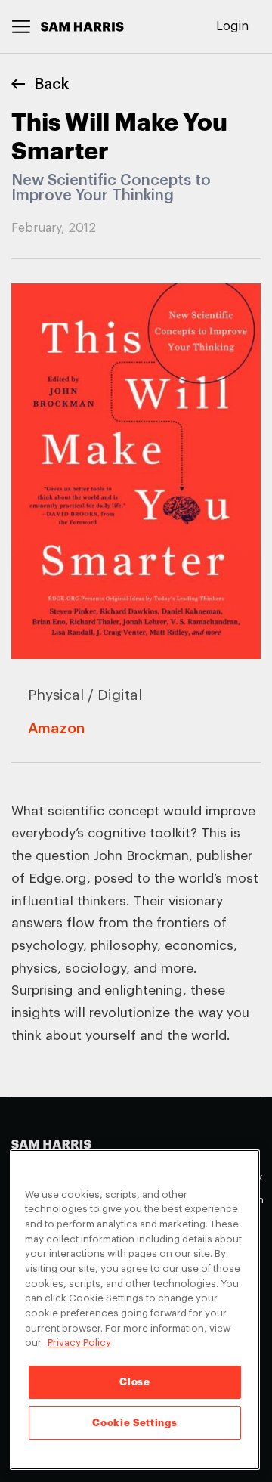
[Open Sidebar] (21, 27)
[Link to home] (82, 27)
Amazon (56, 728)
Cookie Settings (134, 1423)
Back (51, 84)
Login (232, 26)
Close (134, 1382)
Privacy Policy (79, 1342)
